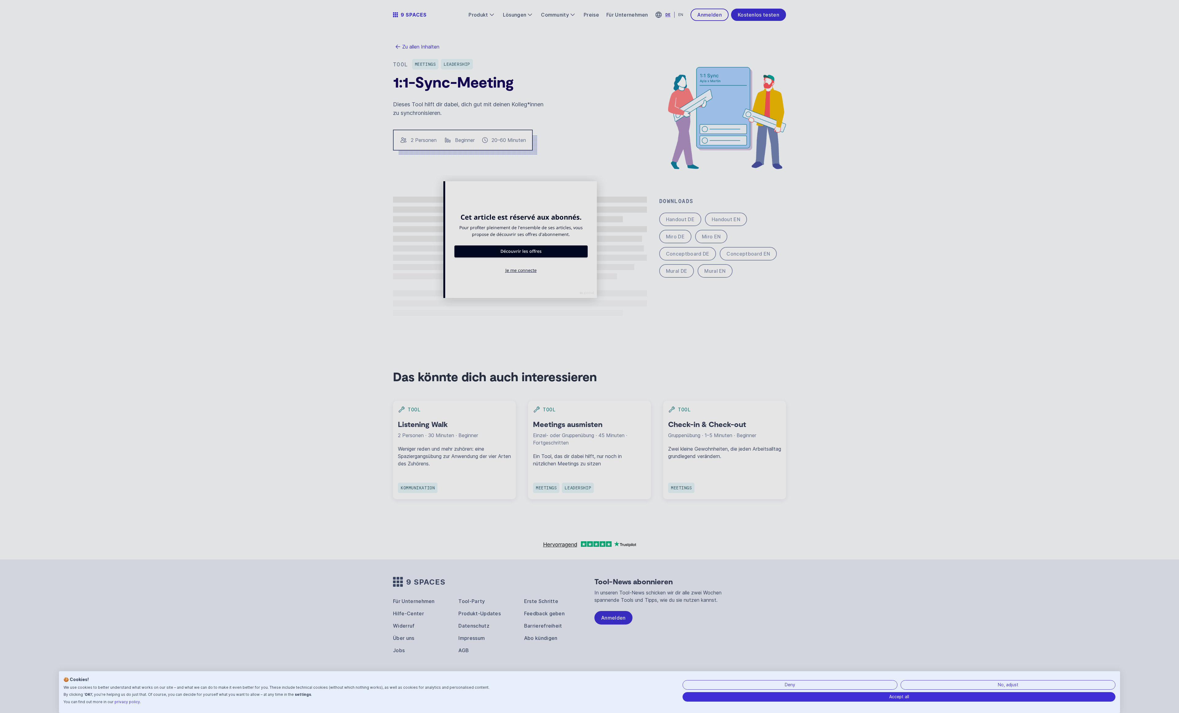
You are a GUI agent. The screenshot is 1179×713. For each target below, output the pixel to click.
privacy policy (127, 701)
